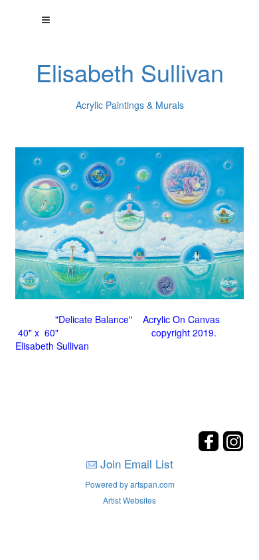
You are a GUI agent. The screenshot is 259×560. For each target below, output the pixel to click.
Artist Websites (129, 500)
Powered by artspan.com (130, 484)
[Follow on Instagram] (233, 447)
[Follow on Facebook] (210, 447)
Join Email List (136, 463)
